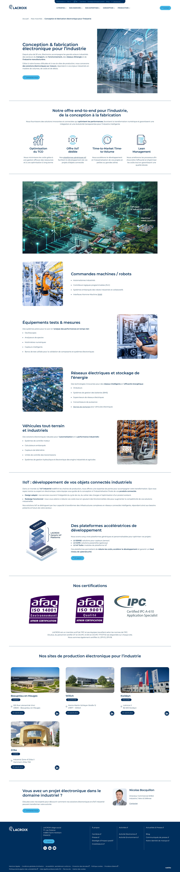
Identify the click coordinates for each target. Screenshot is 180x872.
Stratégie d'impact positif (102, 841)
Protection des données (81, 866)
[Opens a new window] (45, 848)
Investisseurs (104, 844)
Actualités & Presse (158, 828)
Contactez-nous (32, 77)
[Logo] (18, 7)
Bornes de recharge (81, 407)
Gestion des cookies (79, 869)
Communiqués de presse (158, 837)
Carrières (83, 1)
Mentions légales (14, 866)
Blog (107, 1)
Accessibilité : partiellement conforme (58, 866)
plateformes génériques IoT (74, 157)
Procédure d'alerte (111, 866)
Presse (102, 837)
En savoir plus (18, 713)
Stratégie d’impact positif (96, 1)
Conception (108, 8)
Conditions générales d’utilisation (33, 866)
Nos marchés (75, 8)
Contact (166, 8)
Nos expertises (92, 8)
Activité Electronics (131, 834)
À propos (61, 8)
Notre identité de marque (158, 841)
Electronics (60, 1)
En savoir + (78, 558)
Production (123, 8)
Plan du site (67, 869)
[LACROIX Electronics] (18, 829)
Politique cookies (97, 866)
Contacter (133, 804)
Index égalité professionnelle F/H (50, 869)
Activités (130, 828)
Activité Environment (131, 837)
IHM (100, 294)
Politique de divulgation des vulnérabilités (23, 869)
